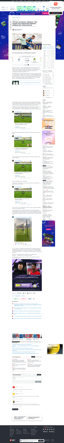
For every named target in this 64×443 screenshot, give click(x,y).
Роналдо (35, 62)
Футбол (13, 0)
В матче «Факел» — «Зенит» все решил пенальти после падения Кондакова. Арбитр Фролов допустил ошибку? (34, 365)
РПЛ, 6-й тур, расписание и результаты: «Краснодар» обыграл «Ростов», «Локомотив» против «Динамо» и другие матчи (48, 172)
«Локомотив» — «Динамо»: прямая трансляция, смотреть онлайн (48, 203)
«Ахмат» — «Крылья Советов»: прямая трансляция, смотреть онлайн (47, 199)
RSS (44, 219)
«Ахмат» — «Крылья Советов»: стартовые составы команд (47, 196)
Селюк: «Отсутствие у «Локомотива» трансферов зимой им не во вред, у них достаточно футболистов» (27, 350)
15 (46, 209)
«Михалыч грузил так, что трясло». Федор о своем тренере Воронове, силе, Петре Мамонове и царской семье (19, 361)
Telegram (20, 293)
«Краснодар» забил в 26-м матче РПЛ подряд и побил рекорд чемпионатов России (48, 158)
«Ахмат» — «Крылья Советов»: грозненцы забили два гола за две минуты (48, 116)
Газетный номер (18, 430)
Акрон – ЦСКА (47, 74)
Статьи (26, 2)
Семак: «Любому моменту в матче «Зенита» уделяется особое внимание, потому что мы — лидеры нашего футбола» (48, 183)
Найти (35, 427)
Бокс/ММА (21, 0)
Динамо (19, 61)
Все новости (50, 219)
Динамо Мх (45, 55)
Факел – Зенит (47, 75)
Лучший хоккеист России (26, 433)
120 (13, 363)
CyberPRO (43, 0)
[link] (14, 260)
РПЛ (19, 17)
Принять (41, 440)
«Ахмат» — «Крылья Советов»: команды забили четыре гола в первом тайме (47, 103)
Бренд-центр (11, 434)
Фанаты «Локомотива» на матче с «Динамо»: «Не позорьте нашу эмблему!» (48, 147)
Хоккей (17, 0)
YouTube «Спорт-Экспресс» (49, 427)
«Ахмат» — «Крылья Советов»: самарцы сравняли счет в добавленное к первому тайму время (48, 111)
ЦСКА (44, 54)
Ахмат (44, 61)
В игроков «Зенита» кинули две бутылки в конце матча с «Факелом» (48, 211)
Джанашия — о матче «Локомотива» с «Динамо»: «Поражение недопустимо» (47, 207)
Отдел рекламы (12, 433)
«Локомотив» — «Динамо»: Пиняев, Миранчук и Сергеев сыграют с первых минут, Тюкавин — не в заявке (47, 216)
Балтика (45, 56)
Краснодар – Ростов (48, 76)
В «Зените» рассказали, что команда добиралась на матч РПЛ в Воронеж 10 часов (19, 369)
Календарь (11, 9)
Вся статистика (48, 97)
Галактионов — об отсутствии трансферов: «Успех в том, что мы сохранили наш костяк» (25, 346)
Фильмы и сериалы (38, 0)
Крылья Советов (45, 62)
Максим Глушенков (47, 90)
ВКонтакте (30, 293)
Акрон (44, 67)
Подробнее (31, 441)
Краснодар (45, 50)
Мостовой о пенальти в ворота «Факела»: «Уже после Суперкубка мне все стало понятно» (34, 361)
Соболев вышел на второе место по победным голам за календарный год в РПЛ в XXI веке (48, 163)
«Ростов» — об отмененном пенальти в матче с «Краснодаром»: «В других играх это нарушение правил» (48, 177)
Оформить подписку (18, 433)
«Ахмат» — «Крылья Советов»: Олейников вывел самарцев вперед (48, 154)
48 (50, 180)
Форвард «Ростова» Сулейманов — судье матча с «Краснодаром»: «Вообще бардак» (48, 167)
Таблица (11, 7)
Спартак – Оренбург (48, 81)
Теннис (25, 0)
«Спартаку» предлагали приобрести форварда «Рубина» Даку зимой (23, 351)
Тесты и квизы (25, 430)
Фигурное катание (30, 0)
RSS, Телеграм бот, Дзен (34, 430)
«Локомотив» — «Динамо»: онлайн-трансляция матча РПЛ (48, 151)
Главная (13, 17)
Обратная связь (33, 433)
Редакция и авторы (12, 430)
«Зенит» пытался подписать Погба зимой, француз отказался (22, 348)
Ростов (34, 61)
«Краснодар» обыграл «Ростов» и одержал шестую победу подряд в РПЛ (48, 192)
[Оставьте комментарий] (28, 378)
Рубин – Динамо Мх (48, 82)
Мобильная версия (33, 434)
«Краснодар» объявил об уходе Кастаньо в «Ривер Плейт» (22, 344)
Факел (44, 68)
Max (35, 293)
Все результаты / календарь (48, 83)
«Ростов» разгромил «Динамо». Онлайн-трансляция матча (30, 82)
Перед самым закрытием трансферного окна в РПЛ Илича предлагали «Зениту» (25, 353)
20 (28, 363)
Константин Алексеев (18, 29)
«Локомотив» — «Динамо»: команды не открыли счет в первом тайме (47, 107)
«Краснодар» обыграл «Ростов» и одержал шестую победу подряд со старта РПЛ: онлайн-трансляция (48, 187)
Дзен (25, 293)
